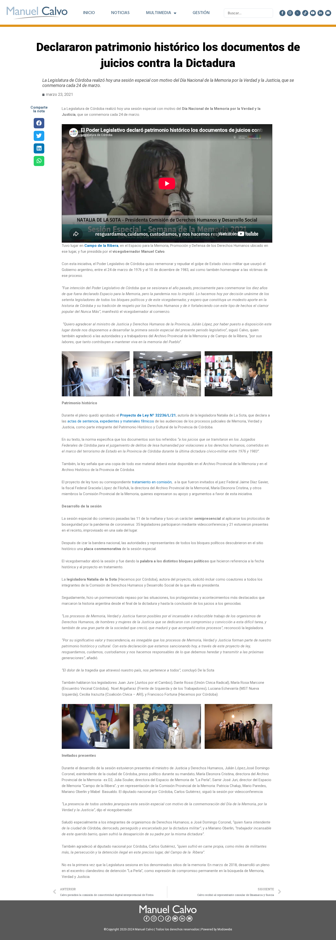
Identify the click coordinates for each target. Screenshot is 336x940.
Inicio (89, 13)
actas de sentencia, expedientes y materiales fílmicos (110, 421)
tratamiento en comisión (152, 482)
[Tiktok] (305, 13)
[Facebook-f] (282, 13)
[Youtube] (313, 13)
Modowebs (224, 929)
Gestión (201, 13)
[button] (39, 123)
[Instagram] (290, 13)
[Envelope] (328, 13)
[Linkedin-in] (320, 13)
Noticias (120, 13)
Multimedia (158, 13)
